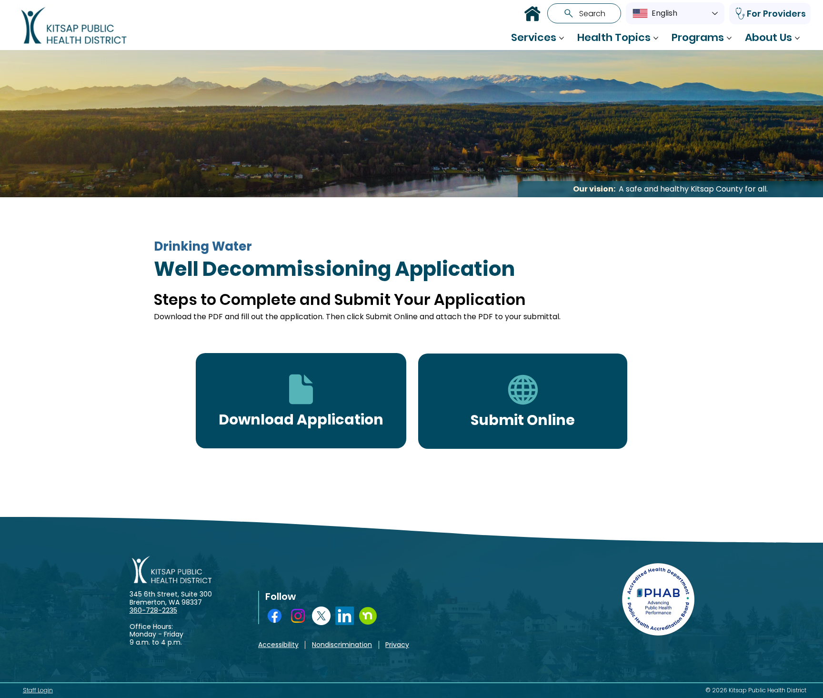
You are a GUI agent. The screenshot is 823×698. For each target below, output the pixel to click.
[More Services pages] (561, 38)
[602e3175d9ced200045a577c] (368, 616)
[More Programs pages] (729, 38)
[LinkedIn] (344, 616)
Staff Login (38, 690)
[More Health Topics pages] (655, 38)
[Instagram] (298, 616)
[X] (321, 616)
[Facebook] (274, 616)
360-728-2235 (153, 610)
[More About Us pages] (797, 38)
